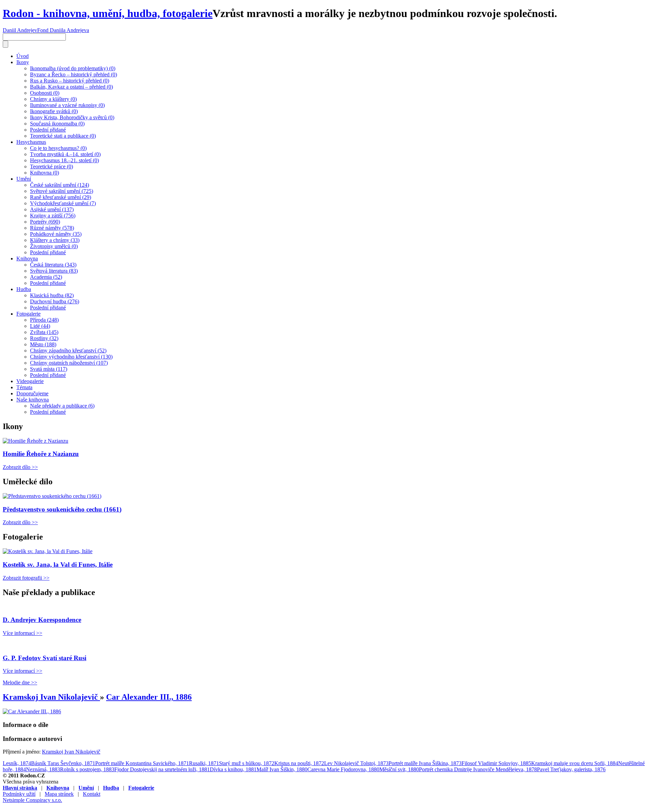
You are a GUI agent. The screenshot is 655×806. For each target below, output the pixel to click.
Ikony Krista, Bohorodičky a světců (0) (72, 117)
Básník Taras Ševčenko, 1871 (63, 763)
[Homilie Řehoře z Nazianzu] (35, 441)
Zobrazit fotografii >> (26, 578)
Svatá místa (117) (48, 369)
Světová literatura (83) (54, 271)
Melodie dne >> (20, 682)
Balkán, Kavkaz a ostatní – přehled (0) (71, 87)
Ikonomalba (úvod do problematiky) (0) (72, 68)
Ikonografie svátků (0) (54, 111)
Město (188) (43, 344)
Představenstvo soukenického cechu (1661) (62, 509)
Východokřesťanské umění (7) (63, 203)
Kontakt (91, 794)
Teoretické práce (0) (51, 166)
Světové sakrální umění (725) (61, 191)
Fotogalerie (28, 314)
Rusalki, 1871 (204, 763)
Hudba (23, 289)
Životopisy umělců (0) (54, 246)
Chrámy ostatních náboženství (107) (69, 363)
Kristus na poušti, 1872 (299, 763)
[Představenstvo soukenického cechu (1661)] (52, 496)
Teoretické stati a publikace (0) (63, 136)
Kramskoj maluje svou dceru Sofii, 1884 (574, 763)
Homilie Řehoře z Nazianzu (41, 453)
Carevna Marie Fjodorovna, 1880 (343, 769)
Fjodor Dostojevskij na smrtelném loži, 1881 (162, 769)
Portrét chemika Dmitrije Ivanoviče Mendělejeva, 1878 (478, 769)
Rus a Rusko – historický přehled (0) (69, 80)
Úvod (22, 56)
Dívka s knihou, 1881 (233, 769)
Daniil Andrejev (20, 30)
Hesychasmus (31, 142)
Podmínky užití (19, 794)
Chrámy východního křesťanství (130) (71, 357)
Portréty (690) (45, 222)
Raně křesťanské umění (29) (60, 197)
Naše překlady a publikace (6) (62, 406)
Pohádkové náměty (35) (56, 234)
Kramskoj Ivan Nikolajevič (51, 697)
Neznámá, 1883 (43, 769)
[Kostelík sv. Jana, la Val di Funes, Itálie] (47, 551)
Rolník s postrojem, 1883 (87, 769)
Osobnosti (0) (44, 93)
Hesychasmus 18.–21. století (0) (64, 160)
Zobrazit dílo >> (20, 467)
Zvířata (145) (44, 332)
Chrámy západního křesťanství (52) (68, 350)
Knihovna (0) (44, 173)
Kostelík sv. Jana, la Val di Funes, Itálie (58, 564)
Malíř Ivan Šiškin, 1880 (282, 769)
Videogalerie (30, 381)
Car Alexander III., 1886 (149, 697)
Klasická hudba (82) (52, 295)
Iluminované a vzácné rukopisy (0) (67, 105)
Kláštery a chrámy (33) (54, 240)
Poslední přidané (48, 130)
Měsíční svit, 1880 (399, 769)
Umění (23, 179)
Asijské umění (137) (52, 209)
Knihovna (27, 258)
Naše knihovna (32, 399)
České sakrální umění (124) (59, 185)
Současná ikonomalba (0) (57, 123)
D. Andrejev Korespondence (42, 619)
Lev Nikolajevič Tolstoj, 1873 (356, 763)
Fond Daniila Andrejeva (63, 30)
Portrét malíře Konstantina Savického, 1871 (142, 763)
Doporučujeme (32, 393)
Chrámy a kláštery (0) (53, 99)
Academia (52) (46, 277)
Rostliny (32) (44, 338)
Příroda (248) (44, 320)
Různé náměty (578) (52, 228)
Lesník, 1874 (17, 763)
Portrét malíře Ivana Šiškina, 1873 (425, 763)
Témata (24, 387)
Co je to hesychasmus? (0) (58, 148)
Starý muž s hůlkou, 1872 (246, 763)
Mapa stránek (59, 794)
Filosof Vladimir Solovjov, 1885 (496, 763)
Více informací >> (22, 633)
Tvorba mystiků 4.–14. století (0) (65, 154)
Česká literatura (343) (53, 265)
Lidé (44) (40, 326)
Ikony (22, 62)
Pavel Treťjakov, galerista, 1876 (571, 769)
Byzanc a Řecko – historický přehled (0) (73, 74)
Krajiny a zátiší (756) (52, 215)
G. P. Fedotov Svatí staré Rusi (44, 657)
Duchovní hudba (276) (54, 301)
